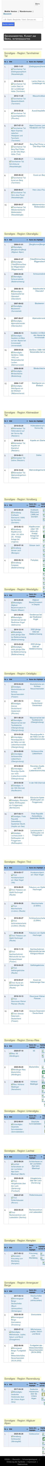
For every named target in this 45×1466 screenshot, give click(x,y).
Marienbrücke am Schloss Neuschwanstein (37, 686)
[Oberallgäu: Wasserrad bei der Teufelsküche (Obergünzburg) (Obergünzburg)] (18, 725)
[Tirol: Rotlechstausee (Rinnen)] (18, 1200)
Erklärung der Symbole (16, 1462)
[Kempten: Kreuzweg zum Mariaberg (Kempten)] (18, 1260)
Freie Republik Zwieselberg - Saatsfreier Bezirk (37, 815)
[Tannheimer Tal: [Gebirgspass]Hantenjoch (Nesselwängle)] (18, 72)
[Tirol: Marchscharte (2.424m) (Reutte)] (18, 909)
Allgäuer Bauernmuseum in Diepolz (35, 602)
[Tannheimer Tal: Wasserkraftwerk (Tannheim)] (18, 101)
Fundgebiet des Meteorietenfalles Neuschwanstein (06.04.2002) (36, 1348)
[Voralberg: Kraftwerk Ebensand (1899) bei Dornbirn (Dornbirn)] (18, 517)
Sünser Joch (34, 545)
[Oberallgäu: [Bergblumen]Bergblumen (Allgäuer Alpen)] (18, 250)
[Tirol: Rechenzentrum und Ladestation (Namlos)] (18, 1217)
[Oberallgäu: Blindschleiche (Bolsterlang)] (18, 374)
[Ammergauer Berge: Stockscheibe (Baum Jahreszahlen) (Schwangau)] (18, 1304)
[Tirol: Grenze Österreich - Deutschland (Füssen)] (18, 1017)
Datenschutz (23, 1464)
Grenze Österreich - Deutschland (37, 1012)
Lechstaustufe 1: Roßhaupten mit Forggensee (37, 832)
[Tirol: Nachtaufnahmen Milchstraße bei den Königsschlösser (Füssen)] (18, 956)
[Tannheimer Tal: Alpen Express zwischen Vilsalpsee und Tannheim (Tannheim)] (18, 134)
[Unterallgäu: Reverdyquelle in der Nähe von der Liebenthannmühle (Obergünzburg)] (18, 742)
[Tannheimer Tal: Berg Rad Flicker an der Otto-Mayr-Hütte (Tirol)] (18, 150)
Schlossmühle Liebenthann (37, 752)
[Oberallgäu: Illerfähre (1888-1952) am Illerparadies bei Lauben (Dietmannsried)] (18, 358)
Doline (38, 455)
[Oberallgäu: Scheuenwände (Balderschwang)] (18, 279)
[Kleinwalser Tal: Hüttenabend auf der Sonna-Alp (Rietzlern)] (18, 432)
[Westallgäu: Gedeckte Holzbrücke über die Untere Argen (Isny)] (18, 1397)
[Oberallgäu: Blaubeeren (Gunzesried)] (18, 309)
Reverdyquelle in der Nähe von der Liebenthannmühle (37, 736)
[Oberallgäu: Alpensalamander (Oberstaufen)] (18, 324)
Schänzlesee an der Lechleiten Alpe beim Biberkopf (35, 1165)
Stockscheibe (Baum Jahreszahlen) (36, 1298)
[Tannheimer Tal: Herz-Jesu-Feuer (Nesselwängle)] (18, 195)
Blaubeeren (39, 303)
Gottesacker (34, 1433)
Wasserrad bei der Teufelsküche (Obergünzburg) (37, 719)
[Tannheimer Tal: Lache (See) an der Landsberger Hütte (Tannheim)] (18, 88)
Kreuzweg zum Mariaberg (33, 1255)
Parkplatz (34, 560)
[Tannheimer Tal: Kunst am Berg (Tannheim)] (18, 180)
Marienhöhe (34, 1066)
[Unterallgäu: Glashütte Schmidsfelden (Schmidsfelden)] (18, 1128)
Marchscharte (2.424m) (37, 904)
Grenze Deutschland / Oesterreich (37, 703)
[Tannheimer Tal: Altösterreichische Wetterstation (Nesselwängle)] (18, 211)
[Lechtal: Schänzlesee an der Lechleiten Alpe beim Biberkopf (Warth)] (18, 1169)
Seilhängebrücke (37, 965)
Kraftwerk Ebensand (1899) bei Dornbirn (34, 513)
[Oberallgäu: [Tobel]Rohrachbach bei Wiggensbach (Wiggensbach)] (18, 266)
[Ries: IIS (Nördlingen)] (18, 1058)
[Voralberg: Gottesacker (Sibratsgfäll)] (18, 1439)
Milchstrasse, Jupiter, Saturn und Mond (36, 1331)
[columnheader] (6, 62)
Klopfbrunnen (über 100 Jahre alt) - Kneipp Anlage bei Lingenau (34, 532)
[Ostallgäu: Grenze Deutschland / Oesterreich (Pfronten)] (18, 708)
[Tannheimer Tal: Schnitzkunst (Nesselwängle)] (18, 166)
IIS (34, 1050)
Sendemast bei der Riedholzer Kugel (36, 616)
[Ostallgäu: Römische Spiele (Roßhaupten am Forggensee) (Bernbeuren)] (18, 805)
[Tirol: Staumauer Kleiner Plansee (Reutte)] (18, 1002)
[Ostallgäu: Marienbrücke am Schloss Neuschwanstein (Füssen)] (18, 692)
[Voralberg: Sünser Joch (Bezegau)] (18, 551)
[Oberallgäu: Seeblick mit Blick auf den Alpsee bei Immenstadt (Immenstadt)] (18, 340)
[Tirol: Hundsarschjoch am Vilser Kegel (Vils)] (18, 879)
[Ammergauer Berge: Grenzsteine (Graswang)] (18, 1321)
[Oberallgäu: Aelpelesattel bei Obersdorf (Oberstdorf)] (18, 295)
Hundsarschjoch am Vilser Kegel (37, 873)
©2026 (7, 1459)
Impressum (31, 1462)
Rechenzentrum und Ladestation (35, 1210)
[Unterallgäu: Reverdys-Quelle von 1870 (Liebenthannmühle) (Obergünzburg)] (18, 773)
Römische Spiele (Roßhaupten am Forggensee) (37, 799)
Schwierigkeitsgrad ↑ (30, 1459)
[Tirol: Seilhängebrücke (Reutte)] (18, 971)
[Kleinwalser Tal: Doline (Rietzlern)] (18, 459)
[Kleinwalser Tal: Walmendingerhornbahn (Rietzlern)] (18, 475)
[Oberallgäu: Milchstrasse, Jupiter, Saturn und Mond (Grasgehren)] (18, 1337)
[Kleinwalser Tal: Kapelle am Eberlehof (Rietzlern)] (18, 447)
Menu (38, 4)
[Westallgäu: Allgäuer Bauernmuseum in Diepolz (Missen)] (18, 606)
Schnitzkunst (39, 158)
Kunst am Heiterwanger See (37, 981)
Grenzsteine (36, 1314)
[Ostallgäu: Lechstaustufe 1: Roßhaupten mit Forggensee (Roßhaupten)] (18, 838)
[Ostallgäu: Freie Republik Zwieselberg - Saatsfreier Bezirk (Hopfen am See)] (18, 821)
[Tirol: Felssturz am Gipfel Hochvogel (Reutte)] (18, 895)
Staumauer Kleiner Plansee (37, 997)
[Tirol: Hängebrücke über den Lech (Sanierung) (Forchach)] (18, 1186)
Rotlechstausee (35, 1195)
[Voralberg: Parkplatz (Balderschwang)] (18, 565)
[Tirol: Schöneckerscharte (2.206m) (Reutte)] (18, 924)
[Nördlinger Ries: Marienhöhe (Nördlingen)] (18, 1072)
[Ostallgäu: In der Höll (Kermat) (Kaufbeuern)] (18, 788)
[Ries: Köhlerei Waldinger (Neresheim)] (18, 1087)
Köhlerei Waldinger (34, 1082)
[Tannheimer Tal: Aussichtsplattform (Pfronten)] (18, 116)
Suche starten (8, 24)
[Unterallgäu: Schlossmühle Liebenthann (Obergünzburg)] (18, 758)
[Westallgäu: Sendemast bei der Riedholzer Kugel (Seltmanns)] (18, 621)
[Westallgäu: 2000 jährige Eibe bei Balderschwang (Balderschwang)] (18, 636)
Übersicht (7, 14)
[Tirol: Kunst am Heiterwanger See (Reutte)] (18, 987)
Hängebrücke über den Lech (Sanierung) (36, 1180)
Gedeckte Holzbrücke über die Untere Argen (33, 1393)
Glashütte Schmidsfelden (35, 1122)
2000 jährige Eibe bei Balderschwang (35, 631)
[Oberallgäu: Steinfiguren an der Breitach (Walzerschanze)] (18, 390)
